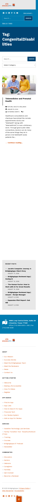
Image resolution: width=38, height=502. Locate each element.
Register (7, 392)
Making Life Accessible (12, 386)
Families (7, 470)
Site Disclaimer (8, 491)
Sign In (4, 23)
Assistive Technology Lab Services (17, 428)
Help (10, 23)
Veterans (7, 463)
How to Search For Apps (13, 409)
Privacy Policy (24, 488)
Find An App (8, 402)
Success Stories (10, 360)
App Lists (7, 406)
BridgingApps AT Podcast (13, 444)
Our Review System (11, 415)
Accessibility (19, 491)
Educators (8, 457)
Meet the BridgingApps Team (15, 363)
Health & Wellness (19, 106)
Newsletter (8, 447)
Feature (10, 106)
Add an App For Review (13, 418)
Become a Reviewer (11, 476)
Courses (7, 440)
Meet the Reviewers (11, 366)
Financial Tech (9, 412)
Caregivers (8, 466)
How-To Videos (9, 389)
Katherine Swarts (13, 112)
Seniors (7, 460)
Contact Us (8, 372)
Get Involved (8, 473)
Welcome (7, 383)
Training (7, 437)
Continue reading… (15, 143)
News (6, 369)
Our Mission (8, 357)
